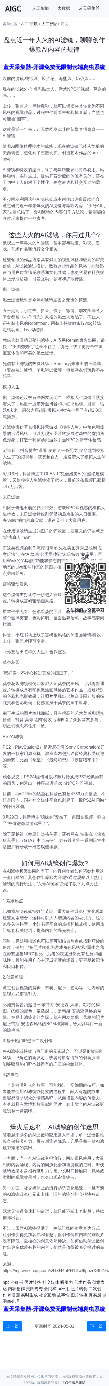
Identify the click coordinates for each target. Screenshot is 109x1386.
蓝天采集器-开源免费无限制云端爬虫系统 (54, 67)
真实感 (95, 1295)
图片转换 (79, 1295)
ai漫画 (14, 1295)
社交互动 (47, 1295)
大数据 (63, 8)
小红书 (17, 1282)
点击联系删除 (75, 1382)
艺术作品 (82, 1282)
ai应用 (64, 1288)
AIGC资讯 (29, 24)
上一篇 (12, 1326)
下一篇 (96, 1326)
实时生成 (29, 1295)
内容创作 (16, 1288)
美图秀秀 (34, 1288)
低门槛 (50, 1288)
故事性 (63, 1295)
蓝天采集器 (89, 8)
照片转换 (32, 1282)
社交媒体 (50, 1282)
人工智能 (40, 8)
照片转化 (79, 1288)
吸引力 (66, 1282)
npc (6, 1282)
